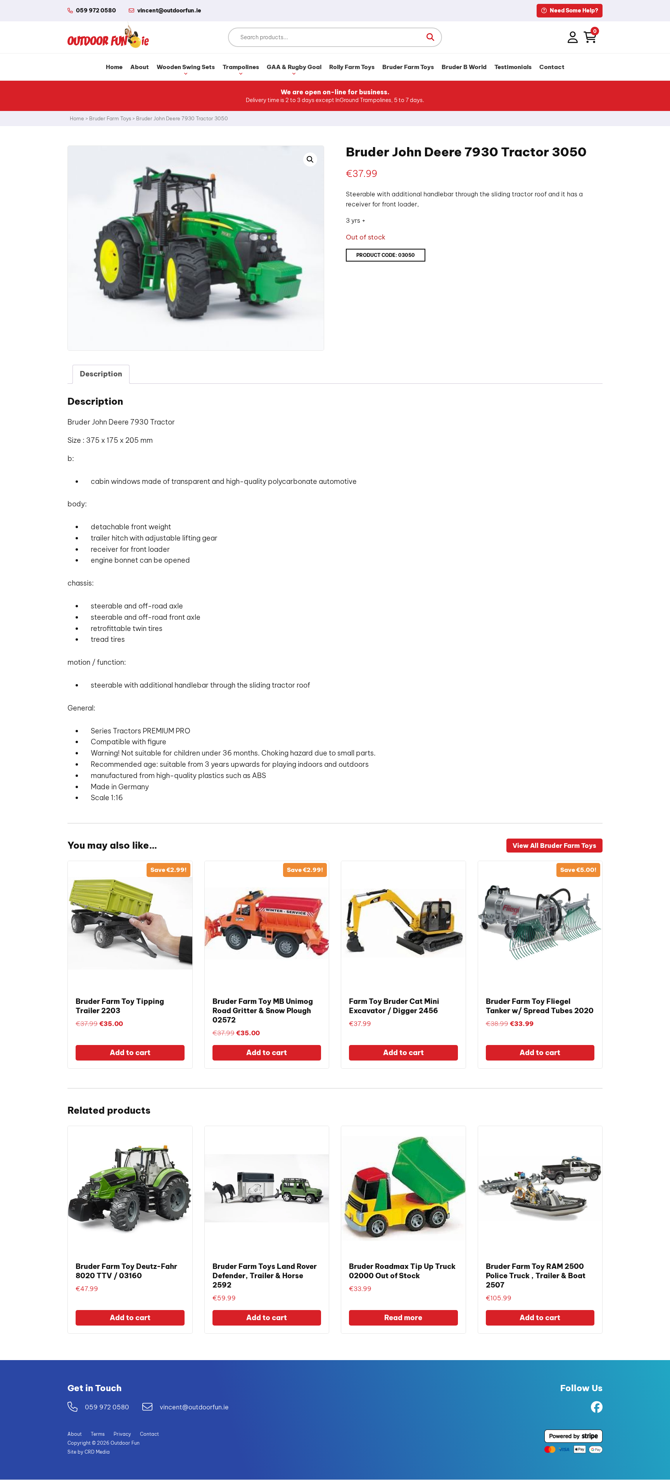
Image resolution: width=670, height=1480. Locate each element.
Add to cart (130, 1052)
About (139, 67)
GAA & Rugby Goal (294, 67)
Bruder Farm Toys (408, 67)
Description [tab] (101, 373)
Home (114, 67)
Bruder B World (464, 67)
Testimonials (513, 67)
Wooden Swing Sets (186, 67)
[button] (430, 37)
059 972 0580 (96, 10)
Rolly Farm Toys (352, 67)
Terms (98, 1434)
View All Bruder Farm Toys (554, 845)
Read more (403, 1317)
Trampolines (241, 67)
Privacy (122, 1434)
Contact (552, 67)
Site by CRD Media (88, 1452)
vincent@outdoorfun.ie (194, 1407)
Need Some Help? (573, 10)
